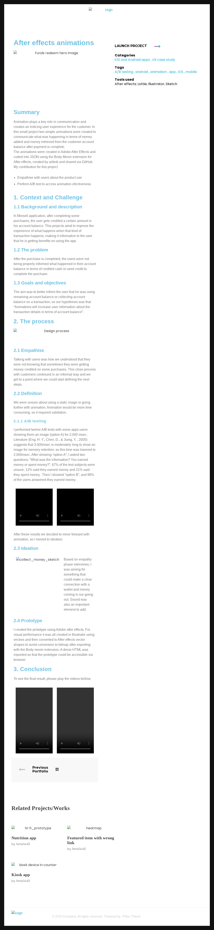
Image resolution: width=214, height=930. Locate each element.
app (172, 71)
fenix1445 (23, 844)
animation (158, 71)
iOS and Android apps (132, 59)
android (141, 71)
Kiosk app (20, 874)
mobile (191, 71)
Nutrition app (23, 838)
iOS (180, 71)
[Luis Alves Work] (107, 13)
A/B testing (124, 71)
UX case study (163, 59)
